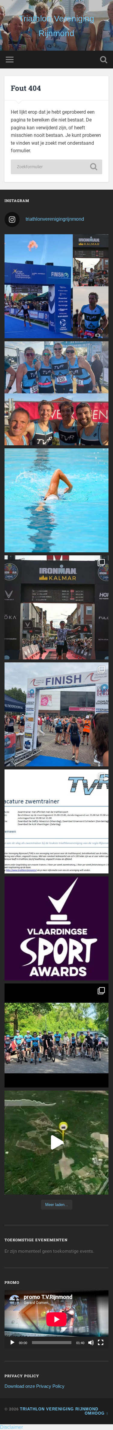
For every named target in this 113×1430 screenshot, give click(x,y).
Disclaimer (11, 1427)
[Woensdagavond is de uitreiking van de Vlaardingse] (56, 928)
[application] (56, 1319)
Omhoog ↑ (96, 1413)
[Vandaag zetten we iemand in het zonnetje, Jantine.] (56, 607)
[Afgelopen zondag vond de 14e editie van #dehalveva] (56, 1035)
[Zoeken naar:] (56, 166)
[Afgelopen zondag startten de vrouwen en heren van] (56, 714)
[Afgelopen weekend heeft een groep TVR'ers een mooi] (56, 1143)
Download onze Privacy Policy (34, 1386)
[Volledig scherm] (101, 1343)
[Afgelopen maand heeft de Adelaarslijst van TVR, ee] (56, 286)
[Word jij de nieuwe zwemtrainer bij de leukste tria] (56, 500)
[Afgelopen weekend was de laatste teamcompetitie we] (56, 393)
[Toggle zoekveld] (103, 59)
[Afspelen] (12, 1343)
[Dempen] (91, 1343)
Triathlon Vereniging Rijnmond (59, 1409)
